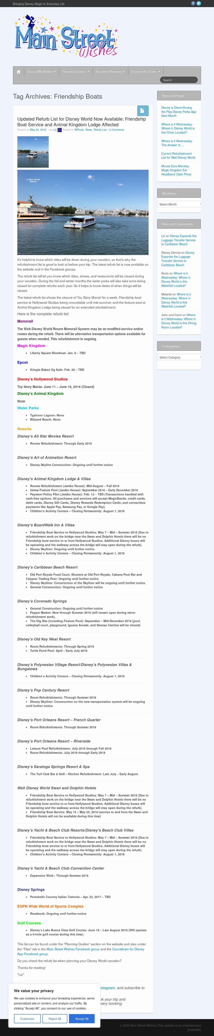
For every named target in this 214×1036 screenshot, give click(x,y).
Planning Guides (74, 71)
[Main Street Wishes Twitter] (198, 3)
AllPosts (79, 129)
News (88, 129)
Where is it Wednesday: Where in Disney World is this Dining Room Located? (178, 321)
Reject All (55, 1019)
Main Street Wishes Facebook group (73, 949)
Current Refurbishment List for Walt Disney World (178, 155)
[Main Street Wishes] (67, 36)
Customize (27, 1019)
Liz (55, 129)
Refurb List (100, 129)
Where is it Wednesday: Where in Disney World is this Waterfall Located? (176, 279)
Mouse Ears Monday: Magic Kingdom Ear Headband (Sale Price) (176, 170)
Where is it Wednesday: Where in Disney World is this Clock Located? (178, 128)
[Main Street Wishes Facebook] (193, 3)
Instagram (106, 987)
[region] (54, 1006)
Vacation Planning (109, 71)
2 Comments (116, 129)
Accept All (81, 1019)
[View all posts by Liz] (59, 129)
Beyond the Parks (144, 71)
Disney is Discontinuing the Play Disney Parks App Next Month (178, 111)
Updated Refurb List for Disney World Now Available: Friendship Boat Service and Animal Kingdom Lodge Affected (81, 121)
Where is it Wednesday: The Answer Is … (177, 143)
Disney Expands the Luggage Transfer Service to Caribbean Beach (178, 240)
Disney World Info (40, 71)
